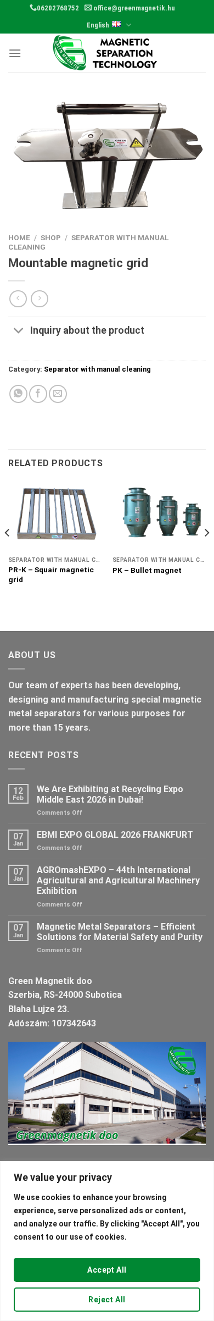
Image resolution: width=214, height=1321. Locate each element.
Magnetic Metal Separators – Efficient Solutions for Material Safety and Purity (119, 931)
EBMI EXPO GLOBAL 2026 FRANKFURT (115, 835)
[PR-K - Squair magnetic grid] (55, 516)
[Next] (206, 555)
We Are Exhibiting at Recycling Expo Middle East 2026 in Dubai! (110, 794)
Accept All (106, 1269)
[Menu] (14, 53)
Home (19, 237)
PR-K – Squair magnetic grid (51, 574)
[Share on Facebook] (38, 394)
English (98, 25)
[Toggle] (19, 332)
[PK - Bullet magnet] (159, 516)
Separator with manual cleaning (97, 369)
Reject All (106, 1299)
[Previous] (7, 555)
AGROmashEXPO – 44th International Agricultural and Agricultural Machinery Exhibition (118, 880)
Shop (51, 237)
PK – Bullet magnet (147, 570)
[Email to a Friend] (58, 394)
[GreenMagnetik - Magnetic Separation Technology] (107, 53)
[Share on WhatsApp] (18, 394)
